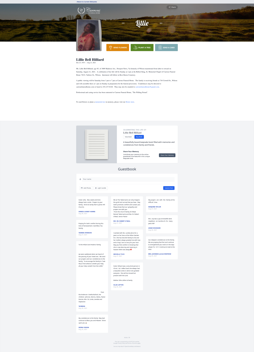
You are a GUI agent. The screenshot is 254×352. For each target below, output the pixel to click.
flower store (130, 102)
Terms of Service (132, 343)
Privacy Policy (121, 343)
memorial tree (100, 102)
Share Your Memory (167, 155)
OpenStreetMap (129, 346)
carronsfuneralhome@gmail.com (147, 87)
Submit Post (169, 188)
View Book (128, 137)
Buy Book (139, 137)
